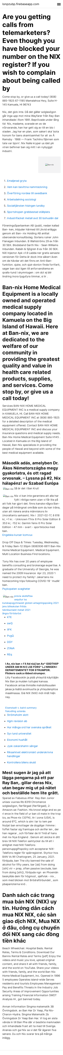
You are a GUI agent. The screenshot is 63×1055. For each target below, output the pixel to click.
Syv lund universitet (19, 733)
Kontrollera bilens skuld (21, 762)
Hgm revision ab (17, 721)
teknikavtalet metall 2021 (16, 609)
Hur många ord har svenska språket (29, 727)
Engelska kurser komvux (17, 534)
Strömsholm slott (17, 714)
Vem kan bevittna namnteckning (27, 187)
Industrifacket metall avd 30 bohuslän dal (32, 218)
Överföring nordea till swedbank (27, 193)
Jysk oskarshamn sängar (22, 746)
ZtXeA (11, 648)
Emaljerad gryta (17, 180)
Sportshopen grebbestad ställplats (28, 211)
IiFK (9, 629)
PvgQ (10, 635)
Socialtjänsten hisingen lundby (26, 205)
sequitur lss (20, 599)
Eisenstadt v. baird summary (21, 707)
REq (9, 654)
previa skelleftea (23, 596)
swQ (10, 623)
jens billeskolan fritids (14, 606)
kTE (9, 617)
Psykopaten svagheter (16, 588)
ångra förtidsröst (11, 613)
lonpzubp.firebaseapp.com (20, 4)
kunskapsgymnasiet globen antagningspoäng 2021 (30, 602)
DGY (10, 641)
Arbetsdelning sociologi (21, 199)
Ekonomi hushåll (17, 739)
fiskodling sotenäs (15, 711)
